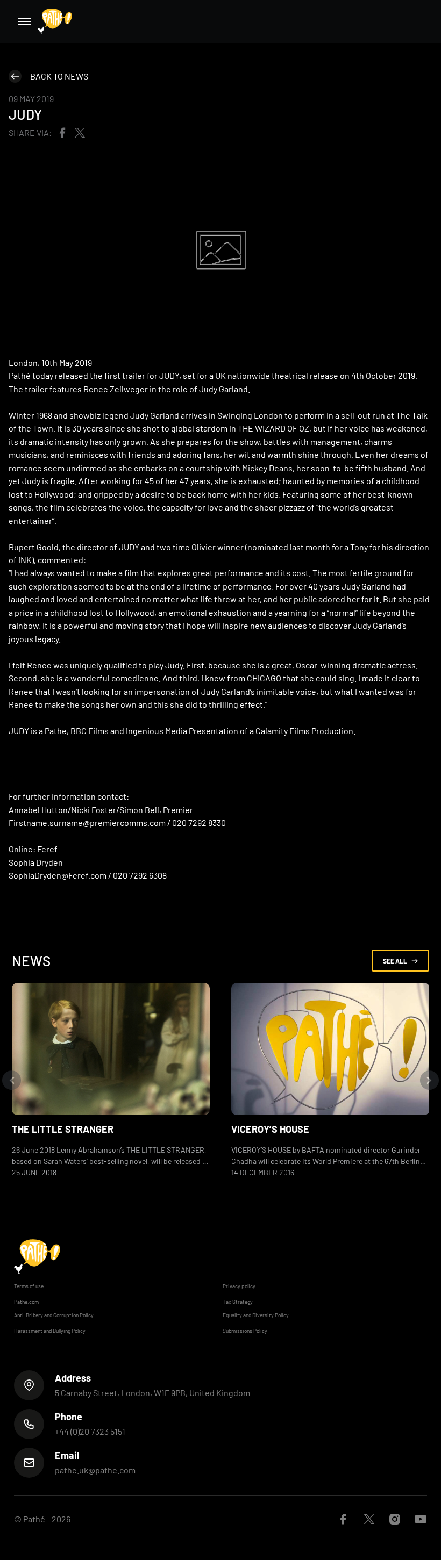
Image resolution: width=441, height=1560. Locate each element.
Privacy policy (239, 1286)
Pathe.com (26, 1301)
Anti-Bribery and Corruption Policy (54, 1315)
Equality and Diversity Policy (256, 1315)
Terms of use (29, 1286)
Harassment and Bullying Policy (50, 1330)
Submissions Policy (245, 1330)
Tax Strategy (238, 1301)
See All (395, 961)
